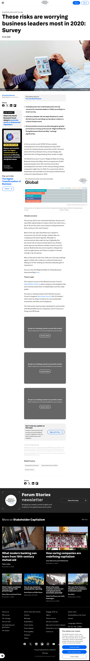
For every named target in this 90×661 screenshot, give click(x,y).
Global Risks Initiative (32, 284)
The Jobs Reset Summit (33, 99)
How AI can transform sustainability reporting (33, 588)
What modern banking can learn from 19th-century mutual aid (19, 556)
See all (85, 519)
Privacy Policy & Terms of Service (45, 650)
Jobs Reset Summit (44, 296)
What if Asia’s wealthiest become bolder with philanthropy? (11, 589)
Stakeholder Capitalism (12, 12)
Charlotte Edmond (8, 95)
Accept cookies (45, 335)
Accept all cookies (74, 647)
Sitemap (45, 653)
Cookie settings (74, 656)
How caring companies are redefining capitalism (63, 554)
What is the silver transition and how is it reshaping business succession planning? (54, 590)
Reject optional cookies (74, 652)
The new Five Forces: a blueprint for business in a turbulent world (77, 589)
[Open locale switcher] (2, 656)
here (37, 272)
